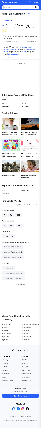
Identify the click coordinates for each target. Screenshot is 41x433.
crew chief (5, 193)
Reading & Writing (7, 381)
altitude (24, 51)
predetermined (30, 49)
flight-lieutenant (26, 327)
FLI (18, 215)
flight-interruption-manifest (30, 324)
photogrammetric (9, 49)
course (6, 51)
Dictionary (5, 360)
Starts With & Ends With (12, 247)
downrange (25, 190)
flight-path (24, 333)
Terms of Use (25, 377)
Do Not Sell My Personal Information (20, 416)
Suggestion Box (26, 381)
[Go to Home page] (10, 2)
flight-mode (25, 330)
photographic (12, 54)
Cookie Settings (26, 374)
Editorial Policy (25, 370)
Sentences (5, 367)
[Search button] (36, 7)
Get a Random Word (20, 396)
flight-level (5, 327)
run (18, 54)
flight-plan (5, 336)
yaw (3, 190)
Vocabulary (5, 374)
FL (11, 215)
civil (30, 47)
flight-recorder (26, 336)
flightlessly (25, 339)
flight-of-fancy (6, 333)
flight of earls (6, 324)
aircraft (17, 49)
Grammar (5, 370)
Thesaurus (5, 363)
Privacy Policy (25, 367)
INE (19, 225)
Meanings (8, 20)
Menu (36, 2)
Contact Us (24, 363)
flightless (5, 339)
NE (11, 225)
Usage (4, 377)
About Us (24, 360)
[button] (30, 2)
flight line (8, 236)
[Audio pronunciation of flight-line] (29, 14)
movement (22, 47)
